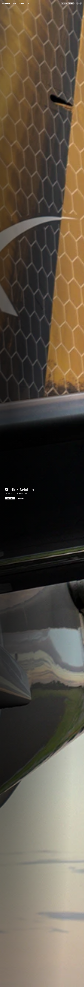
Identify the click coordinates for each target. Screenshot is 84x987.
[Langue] (77, 3)
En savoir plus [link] (21, 498)
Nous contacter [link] (10, 498)
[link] (6, 3)
